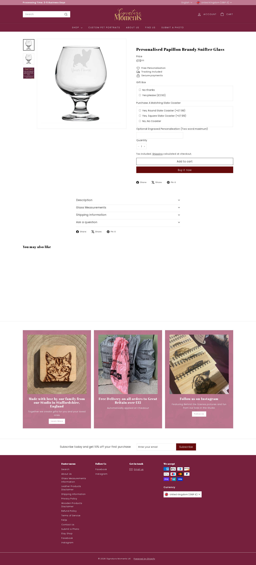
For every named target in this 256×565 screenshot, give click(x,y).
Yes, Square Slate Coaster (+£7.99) (164, 115)
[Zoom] (81, 83)
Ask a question (86, 222)
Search (65, 469)
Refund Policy (69, 510)
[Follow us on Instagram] (199, 364)
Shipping (157, 153)
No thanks (148, 90)
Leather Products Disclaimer (71, 488)
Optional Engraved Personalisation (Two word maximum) (172, 129)
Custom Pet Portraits (104, 27)
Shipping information (91, 215)
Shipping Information (73, 494)
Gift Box (141, 82)
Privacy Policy (69, 498)
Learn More (57, 421)
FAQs (64, 520)
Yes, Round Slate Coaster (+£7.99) (163, 110)
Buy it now (185, 170)
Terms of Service (70, 515)
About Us (132, 27)
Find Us (150, 27)
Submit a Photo (172, 27)
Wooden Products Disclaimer (71, 505)
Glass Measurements (91, 207)
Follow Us (199, 413)
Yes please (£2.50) (154, 95)
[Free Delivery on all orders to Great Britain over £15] (128, 364)
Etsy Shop (67, 533)
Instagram (67, 542)
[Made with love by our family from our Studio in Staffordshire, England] (57, 364)
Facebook (67, 538)
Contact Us (67, 524)
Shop (76, 27)
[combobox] (46, 14)
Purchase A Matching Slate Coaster (158, 103)
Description (84, 200)
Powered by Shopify (144, 558)
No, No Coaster (151, 121)
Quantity (141, 140)
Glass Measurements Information (73, 480)
